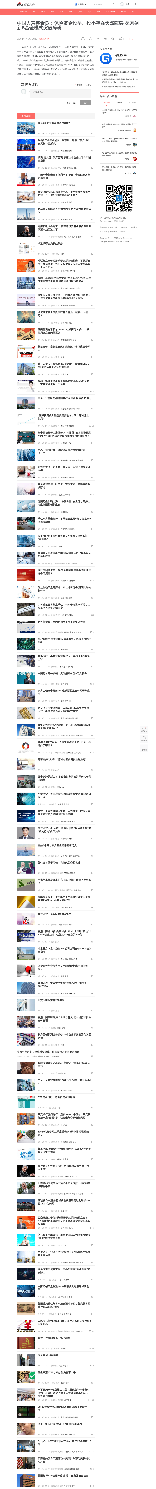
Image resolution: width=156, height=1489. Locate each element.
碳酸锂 (71, 1417)
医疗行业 (64, 409)
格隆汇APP (44, 39)
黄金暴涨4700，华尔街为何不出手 (57, 1372)
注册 (134, 4)
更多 (133, 12)
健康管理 (68, 202)
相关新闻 (26, 116)
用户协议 (113, 231)
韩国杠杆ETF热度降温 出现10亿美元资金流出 (63, 1475)
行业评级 (72, 409)
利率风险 (79, 460)
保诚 (62, 1211)
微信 (112, 39)
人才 (63, 787)
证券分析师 (71, 581)
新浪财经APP (83, 4)
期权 (76, 1417)
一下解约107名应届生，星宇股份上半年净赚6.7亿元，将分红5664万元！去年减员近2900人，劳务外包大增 (64, 1392)
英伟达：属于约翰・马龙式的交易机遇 (59, 862)
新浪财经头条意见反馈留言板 (115, 218)
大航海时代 (65, 134)
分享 (119, 39)
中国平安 (64, 185)
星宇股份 (67, 1400)
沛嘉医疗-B (72, 959)
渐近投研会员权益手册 (50, 243)
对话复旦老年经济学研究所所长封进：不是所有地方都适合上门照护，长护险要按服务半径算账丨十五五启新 (64, 263)
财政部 (74, 1194)
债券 (78, 1469)
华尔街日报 (69, 426)
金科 (62, 684)
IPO (70, 443)
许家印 (63, 1348)
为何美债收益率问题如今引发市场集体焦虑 (61, 621)
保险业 (63, 821)
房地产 (123, 12)
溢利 (66, 1211)
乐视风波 (67, 1176)
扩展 (66, 374)
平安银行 (64, 1125)
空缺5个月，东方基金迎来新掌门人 (57, 845)
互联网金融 (110, 12)
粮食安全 (64, 1262)
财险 (62, 976)
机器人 (71, 615)
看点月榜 (132, 102)
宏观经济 (23, 12)
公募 (68, 563)
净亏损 (80, 1452)
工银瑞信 (72, 288)
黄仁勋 (73, 873)
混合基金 (64, 477)
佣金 (70, 907)
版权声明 (103, 231)
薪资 (59, 1028)
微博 (105, 39)
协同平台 (64, 306)
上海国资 (72, 306)
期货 (89, 12)
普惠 (66, 1159)
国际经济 (67, 632)
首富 (66, 684)
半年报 (71, 718)
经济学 (73, 271)
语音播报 (82, 39)
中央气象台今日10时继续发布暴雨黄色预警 (118, 87)
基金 (61, 12)
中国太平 (68, 993)
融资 (74, 340)
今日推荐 (106, 102)
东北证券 (64, 529)
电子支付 (67, 237)
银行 (62, 1228)
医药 (78, 288)
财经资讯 (69, 753)
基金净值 (77, 753)
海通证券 (64, 649)
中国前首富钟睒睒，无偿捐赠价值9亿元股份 (62, 673)
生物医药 (64, 512)
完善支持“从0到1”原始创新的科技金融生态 (62, 759)
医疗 (62, 426)
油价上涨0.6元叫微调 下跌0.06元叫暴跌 (60, 1424)
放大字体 (97, 39)
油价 (68, 1366)
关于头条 (103, 227)
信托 (62, 323)
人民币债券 (54, 1056)
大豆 (66, 1245)
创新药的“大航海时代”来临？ (54, 123)
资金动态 (64, 1142)
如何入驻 (113, 227)
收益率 (74, 632)
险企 (76, 168)
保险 (62, 202)
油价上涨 (72, 1434)
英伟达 (74, 237)
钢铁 (59, 804)
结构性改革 (70, 821)
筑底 (61, 495)
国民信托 (69, 890)
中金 (78, 409)
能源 (98, 12)
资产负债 (72, 185)
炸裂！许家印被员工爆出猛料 (54, 1338)
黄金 (80, 12)
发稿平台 (123, 227)
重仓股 (71, 477)
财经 (64, 168)
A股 (34, 12)
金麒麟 (63, 581)
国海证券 (64, 839)
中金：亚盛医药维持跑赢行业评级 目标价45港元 (64, 398)
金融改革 (64, 460)
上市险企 (70, 168)
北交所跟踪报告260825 (51, 1000)
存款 (66, 1228)
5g (60, 667)
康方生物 (68, 701)
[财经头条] (26, 4)
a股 (59, 1108)
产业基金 (64, 151)
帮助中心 (123, 231)
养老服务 (72, 1262)
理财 (71, 12)
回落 (61, 925)
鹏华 (70, 220)
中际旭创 (64, 1297)
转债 (70, 839)
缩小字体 (90, 39)
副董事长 (72, 529)
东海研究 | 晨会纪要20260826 (54, 914)
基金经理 (66, 495)
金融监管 (64, 735)
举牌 (70, 1142)
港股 (43, 12)
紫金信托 (68, 323)
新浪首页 (144, 731)
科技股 (65, 615)
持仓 (74, 1142)
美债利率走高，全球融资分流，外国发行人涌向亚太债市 (48, 1051)
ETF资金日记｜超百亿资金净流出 (56, 1097)
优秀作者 (119, 102)
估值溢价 (64, 443)
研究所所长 (65, 271)
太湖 (76, 718)
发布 (86, 102)
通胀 (67, 804)
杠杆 (70, 340)
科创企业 (60, 1159)
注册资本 (77, 890)
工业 (62, 598)
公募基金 (74, 563)
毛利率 (74, 1452)
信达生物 (68, 598)
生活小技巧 (65, 391)
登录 (68, 102)
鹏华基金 (64, 220)
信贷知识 (64, 340)
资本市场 (72, 735)
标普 (79, 632)
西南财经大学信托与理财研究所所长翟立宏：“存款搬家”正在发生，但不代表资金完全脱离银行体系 (64, 1220)
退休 (59, 787)
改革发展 (79, 1262)
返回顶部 (144, 759)
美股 (52, 12)
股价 (79, 237)
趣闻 (62, 254)
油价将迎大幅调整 (48, 1355)
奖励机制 (134, 227)
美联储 (80, 1194)
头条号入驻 (106, 49)
